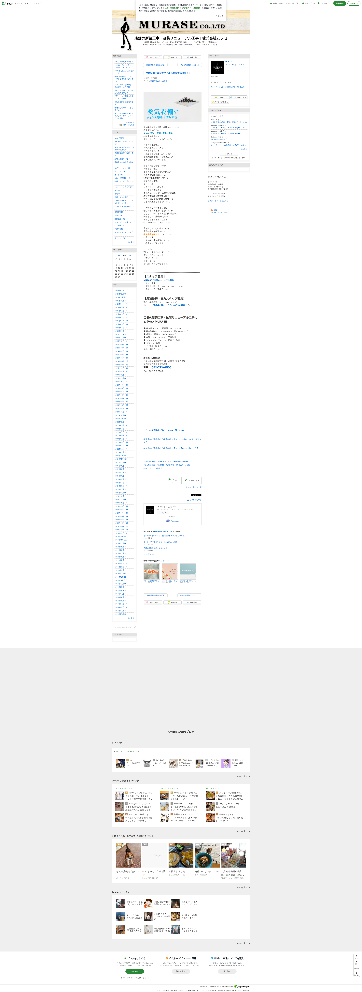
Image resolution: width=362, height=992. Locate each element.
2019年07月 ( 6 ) (121, 553)
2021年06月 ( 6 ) (121, 476)
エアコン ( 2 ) (120, 171)
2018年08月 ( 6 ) (121, 590)
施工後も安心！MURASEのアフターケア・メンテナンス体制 (124, 115)
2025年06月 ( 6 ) (121, 314)
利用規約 (191, 990)
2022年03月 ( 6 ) (121, 445)
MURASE (229, 62)
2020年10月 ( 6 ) (121, 503)
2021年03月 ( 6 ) (121, 486)
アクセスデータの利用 (207, 990)
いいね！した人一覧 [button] (194, 487)
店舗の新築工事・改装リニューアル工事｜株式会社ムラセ (181, 38)
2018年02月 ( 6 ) (121, 611)
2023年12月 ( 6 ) (121, 375)
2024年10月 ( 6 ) (121, 341)
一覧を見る (243, 149)
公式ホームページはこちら (218, 201)
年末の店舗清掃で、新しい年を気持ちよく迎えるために (124, 78)
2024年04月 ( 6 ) (121, 361)
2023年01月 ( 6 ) (121, 412)
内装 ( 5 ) (118, 190)
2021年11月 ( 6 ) (121, 459)
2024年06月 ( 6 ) (121, 354)
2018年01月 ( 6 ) (121, 614)
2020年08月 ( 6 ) (121, 509)
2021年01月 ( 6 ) (121, 493)
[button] (356, 974)
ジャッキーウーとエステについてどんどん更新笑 (229, 145)
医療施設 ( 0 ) (120, 219)
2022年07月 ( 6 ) (121, 432)
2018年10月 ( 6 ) (121, 584)
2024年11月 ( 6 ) (121, 338)
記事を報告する (196, 500)
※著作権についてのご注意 (219, 212)
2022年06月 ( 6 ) (121, 435)
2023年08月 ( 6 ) (121, 388)
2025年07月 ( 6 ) (121, 311)
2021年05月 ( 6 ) (121, 479)
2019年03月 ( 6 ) (121, 567)
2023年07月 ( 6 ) (121, 392)
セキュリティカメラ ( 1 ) (124, 187)
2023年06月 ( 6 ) (121, 395)
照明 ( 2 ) (118, 194)
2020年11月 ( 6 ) (121, 499)
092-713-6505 (161, 367)
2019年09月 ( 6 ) (121, 547)
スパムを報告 (164, 990)
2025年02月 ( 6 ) (121, 328)
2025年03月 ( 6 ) (121, 324)
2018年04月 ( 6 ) (121, 604)
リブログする (193, 480)
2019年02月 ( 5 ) (121, 570)
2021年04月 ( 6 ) (121, 483)
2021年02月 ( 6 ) (121, 489)
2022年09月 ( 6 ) (121, 425)
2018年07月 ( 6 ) (121, 594)
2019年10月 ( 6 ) (121, 543)
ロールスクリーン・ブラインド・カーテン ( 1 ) (124, 202)
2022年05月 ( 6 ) (121, 439)
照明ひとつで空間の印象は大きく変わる (124, 97)
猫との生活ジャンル (124, 751)
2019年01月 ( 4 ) (121, 573)
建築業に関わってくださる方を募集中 (170, 305)
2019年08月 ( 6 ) (121, 550)
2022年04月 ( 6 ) (121, 442)
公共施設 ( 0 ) (120, 225)
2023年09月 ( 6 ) (121, 385)
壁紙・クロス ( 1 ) (121, 197)
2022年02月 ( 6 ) (121, 449)
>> (130, 255)
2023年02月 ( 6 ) (121, 408)
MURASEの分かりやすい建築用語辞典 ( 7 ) (124, 148)
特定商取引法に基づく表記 (230, 990)
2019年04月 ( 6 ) (121, 563)
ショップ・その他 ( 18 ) (123, 222)
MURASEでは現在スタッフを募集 (159, 280)
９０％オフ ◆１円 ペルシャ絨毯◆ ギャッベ (229, 128)
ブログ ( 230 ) (120, 138)
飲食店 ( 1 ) (119, 215)
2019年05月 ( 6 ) (121, 560)
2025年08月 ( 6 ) (121, 307)
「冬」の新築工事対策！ (124, 62)
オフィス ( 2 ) (120, 238)
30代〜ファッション (123, 788)
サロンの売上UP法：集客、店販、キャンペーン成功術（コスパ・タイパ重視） (229, 122)
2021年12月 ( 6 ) (121, 456)
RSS (215, 210)
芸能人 (138, 751)
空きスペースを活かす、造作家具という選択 (124, 86)
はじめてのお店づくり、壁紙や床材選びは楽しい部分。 (165, 536)
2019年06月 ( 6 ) (121, 557)
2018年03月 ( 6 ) (121, 607)
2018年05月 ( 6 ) (121, 601)
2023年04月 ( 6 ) (121, 402)
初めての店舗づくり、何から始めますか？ (124, 91)
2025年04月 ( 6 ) (121, 321)
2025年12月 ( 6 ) (121, 294)
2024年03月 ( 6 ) (121, 365)
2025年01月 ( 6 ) (121, 331)
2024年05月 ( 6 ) (121, 358)
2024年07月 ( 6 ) (121, 351)
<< (119, 255)
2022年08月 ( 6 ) (121, 429)
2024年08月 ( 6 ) (121, 348)
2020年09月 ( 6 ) (121, 506)
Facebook (175, 521)
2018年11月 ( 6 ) (121, 580)
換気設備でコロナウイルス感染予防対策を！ (168, 73)
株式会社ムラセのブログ (159, 81)
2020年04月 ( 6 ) (121, 523)
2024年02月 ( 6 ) (121, 368)
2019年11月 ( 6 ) (121, 540)
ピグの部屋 (240, 65)
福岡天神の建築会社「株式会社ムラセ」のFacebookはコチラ (171, 448)
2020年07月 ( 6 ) (121, 513)
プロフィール (230, 65)
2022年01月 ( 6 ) (121, 452)
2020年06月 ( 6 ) (121, 516)
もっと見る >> (149, 554)
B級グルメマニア (213, 788)
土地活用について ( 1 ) (123, 159)
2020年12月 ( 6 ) (121, 496)
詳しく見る (181, 971)
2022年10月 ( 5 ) (121, 422)
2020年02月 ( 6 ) (121, 530)
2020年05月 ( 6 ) (121, 520)
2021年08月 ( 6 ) (121, 469)
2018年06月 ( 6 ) (121, 597)
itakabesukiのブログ (219, 139)
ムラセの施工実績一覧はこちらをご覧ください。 (165, 430)
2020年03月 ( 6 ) (121, 526)
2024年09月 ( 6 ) (121, 344)
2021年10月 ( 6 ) (121, 462)
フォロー (164, 513)
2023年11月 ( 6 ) (121, 378)
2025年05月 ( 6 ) (121, 317)
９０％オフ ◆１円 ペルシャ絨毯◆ (227, 133)
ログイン (354, 3)
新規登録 (339, 3)
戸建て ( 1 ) (119, 229)
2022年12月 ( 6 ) (121, 415)
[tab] (124, 751)
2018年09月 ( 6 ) (121, 587)
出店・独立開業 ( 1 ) (122, 178)
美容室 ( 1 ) (119, 212)
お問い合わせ (178, 990)
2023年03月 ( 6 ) (121, 405)
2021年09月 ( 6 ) (121, 466)
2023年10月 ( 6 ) (121, 381)
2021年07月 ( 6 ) (121, 472)
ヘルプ (247, 990)
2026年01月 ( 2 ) (121, 290)
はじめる (134, 971)
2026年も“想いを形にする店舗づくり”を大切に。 (124, 66)
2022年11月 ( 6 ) (121, 418)
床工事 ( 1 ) (119, 175)
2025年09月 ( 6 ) (121, 304)
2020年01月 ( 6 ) (121, 533)
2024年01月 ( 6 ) (121, 371)
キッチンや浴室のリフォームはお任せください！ (162, 542)
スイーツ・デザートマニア (171, 788)
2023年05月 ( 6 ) (121, 398)
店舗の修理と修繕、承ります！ (155, 548)
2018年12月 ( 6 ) (121, 577)
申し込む (227, 971)
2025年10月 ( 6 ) (121, 301)
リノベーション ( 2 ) (122, 168)
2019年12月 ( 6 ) (121, 536)
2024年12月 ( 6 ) (121, 334)
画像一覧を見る (128, 125)
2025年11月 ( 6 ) (121, 297)
